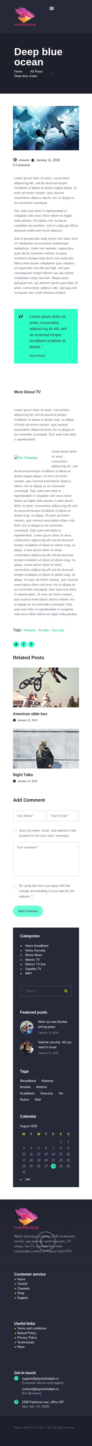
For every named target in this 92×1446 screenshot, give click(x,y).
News (21, 1347)
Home (18, 71)
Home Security (35, 950)
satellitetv (28, 1093)
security (59, 630)
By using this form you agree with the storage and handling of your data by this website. (47, 891)
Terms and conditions (31, 1328)
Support (22, 1298)
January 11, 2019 (27, 720)
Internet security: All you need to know (54, 1044)
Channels (23, 1288)
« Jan (26, 1179)
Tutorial (22, 1284)
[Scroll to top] (85, 1436)
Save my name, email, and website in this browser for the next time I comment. (47, 833)
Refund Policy (26, 1333)
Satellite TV (33, 969)
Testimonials (25, 1342)
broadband (29, 1081)
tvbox (25, 1099)
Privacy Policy (27, 1337)
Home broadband (36, 945)
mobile (44, 630)
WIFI (28, 973)
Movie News (33, 955)
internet (30, 630)
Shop (20, 1293)
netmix (42, 1087)
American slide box (30, 714)
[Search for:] (46, 991)
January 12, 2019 (48, 1032)
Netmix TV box (35, 964)
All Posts (36, 71)
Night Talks (23, 775)
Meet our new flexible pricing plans (52, 1024)
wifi (39, 1099)
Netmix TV (32, 959)
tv (62, 1093)
